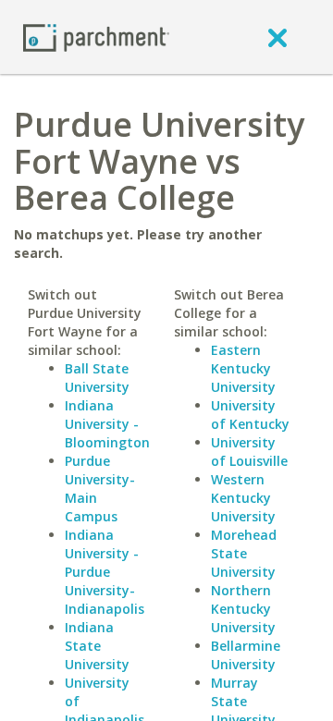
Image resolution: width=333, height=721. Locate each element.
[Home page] (96, 36)
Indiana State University (97, 645)
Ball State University (97, 378)
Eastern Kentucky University (243, 368)
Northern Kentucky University (243, 608)
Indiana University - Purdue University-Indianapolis (104, 571)
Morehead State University (244, 553)
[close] (277, 37)
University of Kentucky (250, 415)
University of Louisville (249, 452)
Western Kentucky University (243, 497)
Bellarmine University (245, 655)
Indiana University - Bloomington (107, 424)
